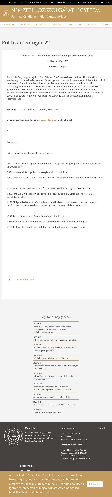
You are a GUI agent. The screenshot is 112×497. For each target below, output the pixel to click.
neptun (23, 2)
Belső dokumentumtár (86, 2)
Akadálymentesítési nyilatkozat (74, 440)
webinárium (29, 280)
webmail (12, 2)
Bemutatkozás (9, 24)
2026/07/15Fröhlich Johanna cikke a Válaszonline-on (50, 357)
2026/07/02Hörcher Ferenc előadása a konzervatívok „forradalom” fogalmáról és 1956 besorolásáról (53, 386)
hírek (19, 280)
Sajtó (71, 24)
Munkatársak (25, 24)
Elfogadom (94, 484)
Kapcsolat (92, 24)
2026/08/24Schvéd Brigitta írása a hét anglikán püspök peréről (55, 338)
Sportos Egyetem (65, 2)
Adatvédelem (66, 437)
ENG (108, 2)
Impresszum (67, 428)
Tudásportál (35, 2)
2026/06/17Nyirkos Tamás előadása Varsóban (47, 411)
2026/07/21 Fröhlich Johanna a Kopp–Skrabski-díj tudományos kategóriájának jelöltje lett (54, 347)
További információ (40, 492)
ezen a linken (48, 120)
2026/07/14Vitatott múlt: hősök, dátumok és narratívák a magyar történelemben (55, 365)
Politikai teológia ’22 (26, 43)
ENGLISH (105, 24)
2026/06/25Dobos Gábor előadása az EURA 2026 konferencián (54, 403)
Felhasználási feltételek (70, 434)
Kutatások (40, 24)
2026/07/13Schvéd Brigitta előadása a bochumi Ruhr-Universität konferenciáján (55, 376)
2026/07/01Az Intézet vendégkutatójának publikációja (51, 396)
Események (57, 24)
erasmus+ (49, 2)
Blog (81, 24)
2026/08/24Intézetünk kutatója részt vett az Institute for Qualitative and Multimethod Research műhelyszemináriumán (52, 328)
